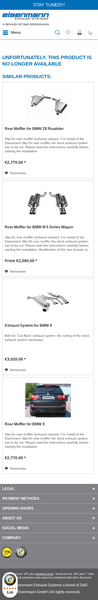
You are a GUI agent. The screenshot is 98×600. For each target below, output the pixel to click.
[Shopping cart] (90, 32)
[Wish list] (68, 32)
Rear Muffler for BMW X (25, 424)
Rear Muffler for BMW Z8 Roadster (34, 129)
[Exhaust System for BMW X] (48, 301)
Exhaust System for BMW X (28, 325)
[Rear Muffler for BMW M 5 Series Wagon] (48, 203)
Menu (16, 32)
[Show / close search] (57, 32)
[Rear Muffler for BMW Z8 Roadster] (48, 104)
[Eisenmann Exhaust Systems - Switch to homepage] (25, 19)
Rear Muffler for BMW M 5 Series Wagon (39, 227)
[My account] (79, 32)
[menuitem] (11, 32)
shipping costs (44, 574)
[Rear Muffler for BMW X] (48, 400)
